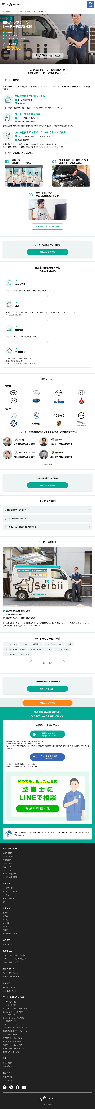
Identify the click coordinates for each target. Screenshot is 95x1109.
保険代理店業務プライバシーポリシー (16, 1031)
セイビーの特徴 (8, 856)
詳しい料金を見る (47, 252)
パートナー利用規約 (10, 1005)
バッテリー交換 (10, 644)
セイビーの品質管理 (10, 877)
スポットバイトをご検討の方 (13, 958)
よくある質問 (8, 1063)
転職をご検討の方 (9, 962)
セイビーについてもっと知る (48, 226)
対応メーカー (8, 870)
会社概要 (6, 1077)
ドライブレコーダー (10, 891)
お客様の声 (7, 860)
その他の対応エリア (10, 933)
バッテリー (7, 895)
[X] (11, 1088)
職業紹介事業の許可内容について (15, 1048)
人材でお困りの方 (9, 973)
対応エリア (7, 866)
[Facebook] (17, 1088)
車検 (69, 644)
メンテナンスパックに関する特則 (15, 1008)
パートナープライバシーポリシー (15, 1027)
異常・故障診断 (8, 898)
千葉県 (5, 916)
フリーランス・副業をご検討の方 (15, 955)
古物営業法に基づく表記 (12, 1041)
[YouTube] (24, 1088)
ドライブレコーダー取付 (54, 644)
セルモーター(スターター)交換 (40, 649)
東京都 (5, 912)
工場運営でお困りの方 (11, 976)
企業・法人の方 (8, 944)
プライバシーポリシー (11, 1024)
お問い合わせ (8, 1066)
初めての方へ (8, 853)
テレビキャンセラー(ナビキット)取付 (17, 654)
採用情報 (6, 1080)
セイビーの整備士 (9, 873)
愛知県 (5, 926)
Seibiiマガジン (8, 987)
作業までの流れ (8, 863)
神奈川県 (6, 923)
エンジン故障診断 (62, 649)
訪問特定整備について (11, 1052)
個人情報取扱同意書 (10, 1034)
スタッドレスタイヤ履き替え (31, 644)
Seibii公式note (8, 991)
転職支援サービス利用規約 (12, 1045)
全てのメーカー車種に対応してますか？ (20, 526)
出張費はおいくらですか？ (16, 509)
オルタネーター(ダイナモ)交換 (15, 649)
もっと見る (47, 663)
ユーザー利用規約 (9, 1001)
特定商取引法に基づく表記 (12, 1038)
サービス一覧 (8, 888)
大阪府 (5, 930)
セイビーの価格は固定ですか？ (17, 518)
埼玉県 (5, 919)
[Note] (4, 1088)
